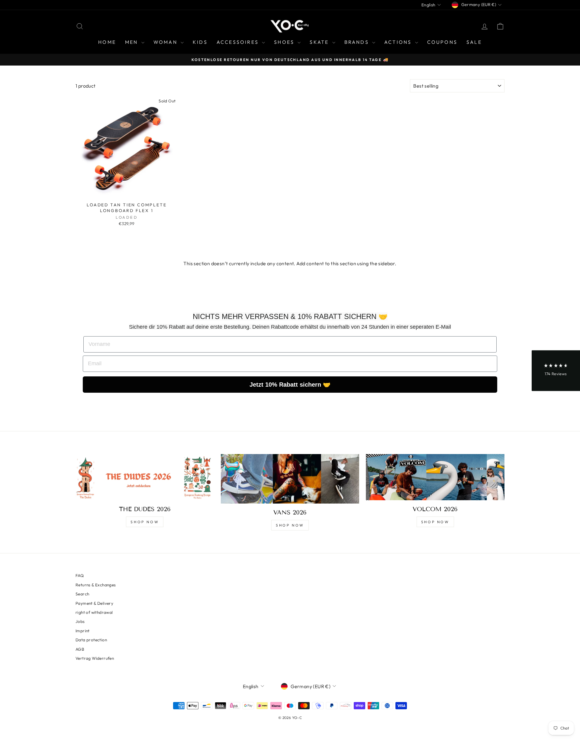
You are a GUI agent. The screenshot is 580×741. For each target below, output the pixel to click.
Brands (357, 42)
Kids (200, 42)
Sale (474, 42)
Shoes (285, 42)
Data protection (91, 640)
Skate (320, 42)
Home (107, 42)
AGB (80, 649)
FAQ (80, 575)
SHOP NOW (144, 522)
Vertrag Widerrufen (95, 658)
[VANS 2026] (290, 479)
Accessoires (238, 42)
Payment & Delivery (94, 603)
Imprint (83, 630)
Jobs (80, 621)
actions (399, 42)
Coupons (442, 42)
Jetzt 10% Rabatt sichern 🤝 (290, 384)
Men (132, 42)
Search (82, 594)
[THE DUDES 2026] (145, 477)
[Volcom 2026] (435, 477)
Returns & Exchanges (96, 585)
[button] (556, 370)
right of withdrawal (94, 612)
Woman (166, 42)
